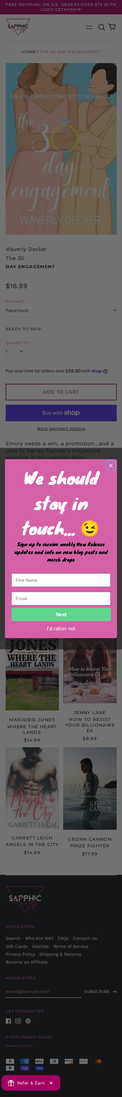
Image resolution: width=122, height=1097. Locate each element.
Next (61, 614)
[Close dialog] (110, 465)
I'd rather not (61, 628)
